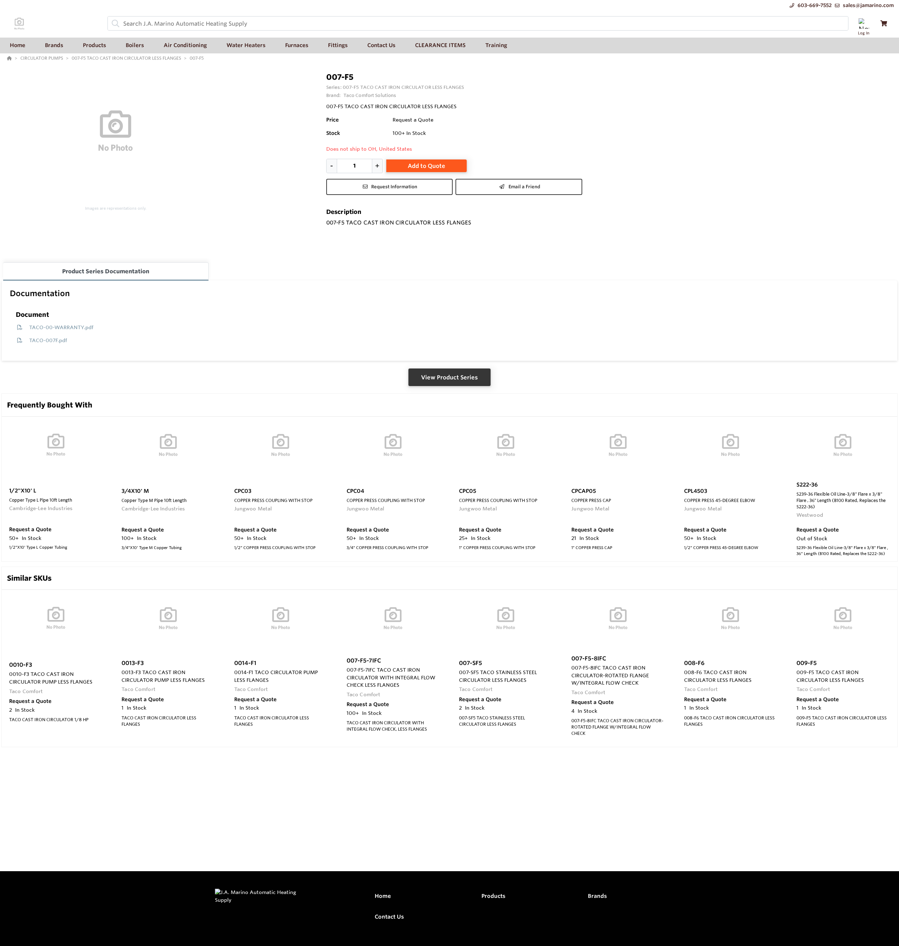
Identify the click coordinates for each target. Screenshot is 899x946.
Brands (597, 896)
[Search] (114, 23)
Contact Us (389, 916)
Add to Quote (426, 165)
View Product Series (449, 377)
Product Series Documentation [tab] (105, 271)
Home (383, 896)
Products (493, 896)
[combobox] (478, 23)
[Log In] (864, 23)
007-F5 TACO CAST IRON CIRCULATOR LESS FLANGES (403, 87)
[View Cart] (884, 23)
